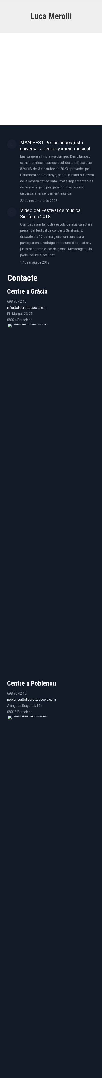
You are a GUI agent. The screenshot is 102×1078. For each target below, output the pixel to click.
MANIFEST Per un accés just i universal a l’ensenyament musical (55, 146)
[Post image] (12, 144)
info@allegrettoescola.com (27, 307)
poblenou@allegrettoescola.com (31, 699)
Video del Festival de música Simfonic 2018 (50, 213)
